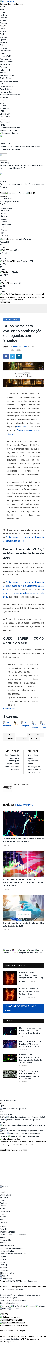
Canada (4, 219)
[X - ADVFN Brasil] (18, 1306)
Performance (5, 51)
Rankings (4, 15)
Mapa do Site (5, 1240)
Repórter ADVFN (20, 347)
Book (2, 9)
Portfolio (3, 18)
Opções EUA (5, 114)
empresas (9, 739)
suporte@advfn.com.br (9, 201)
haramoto (22, 982)
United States (6, 208)
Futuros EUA (5, 108)
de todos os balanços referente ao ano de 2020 (23, 593)
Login (25, 1150)
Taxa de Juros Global (8, 130)
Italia (3, 227)
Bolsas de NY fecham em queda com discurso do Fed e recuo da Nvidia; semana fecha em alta (23, 882)
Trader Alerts (5, 78)
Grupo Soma (22, 739)
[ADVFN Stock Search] (1, 4)
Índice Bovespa (25, 239)
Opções (3, 40)
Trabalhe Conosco (7, 1232)
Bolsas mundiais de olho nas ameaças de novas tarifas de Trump (30, 991)
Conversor (4, 1270)
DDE (1, 84)
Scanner (3, 23)
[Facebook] (31, 1306)
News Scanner (6, 59)
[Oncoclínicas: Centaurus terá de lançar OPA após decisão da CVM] (23, 908)
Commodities (5, 117)
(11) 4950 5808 (6, 199)
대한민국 (4, 235)
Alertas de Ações (7, 75)
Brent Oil (17, 283)
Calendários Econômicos (10, 128)
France (4, 222)
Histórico (3, 48)
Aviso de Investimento (9, 1303)
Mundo (3, 20)
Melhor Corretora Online (10, 95)
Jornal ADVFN (5, 56)
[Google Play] (6, 1278)
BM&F (2, 111)
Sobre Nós (4, 1229)
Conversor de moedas (9, 81)
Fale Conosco (5, 204)
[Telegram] (41, 1306)
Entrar (2, 193)
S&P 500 (17, 250)
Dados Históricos (7, 86)
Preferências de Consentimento (13, 1254)
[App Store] (5, 1276)
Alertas (3, 73)
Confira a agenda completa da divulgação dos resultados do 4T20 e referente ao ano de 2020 (23, 586)
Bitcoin (15, 272)
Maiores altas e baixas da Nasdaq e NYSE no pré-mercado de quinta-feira (30, 1044)
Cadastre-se (5, 302)
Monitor (3, 7)
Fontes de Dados (7, 1251)
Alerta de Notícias (7, 62)
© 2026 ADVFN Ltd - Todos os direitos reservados (20, 1295)
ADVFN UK (5, 211)
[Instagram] (5, 1306)
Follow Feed (5, 70)
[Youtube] (4, 1309)
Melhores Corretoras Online (11, 1248)
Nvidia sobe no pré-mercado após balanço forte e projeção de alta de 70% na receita (30, 1059)
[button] (12, 1320)
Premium (23, 193)
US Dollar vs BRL (26, 261)
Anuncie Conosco (7, 1246)
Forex (2, 100)
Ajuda (2, 1237)
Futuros (3, 106)
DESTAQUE (9, 735)
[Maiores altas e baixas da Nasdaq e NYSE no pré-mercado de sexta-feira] (23, 823)
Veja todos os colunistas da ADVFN (20, 1008)
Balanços (4, 42)
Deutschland (6, 224)
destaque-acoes (35, 735)
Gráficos (3, 37)
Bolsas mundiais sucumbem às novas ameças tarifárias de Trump (31, 975)
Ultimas (34, 739)
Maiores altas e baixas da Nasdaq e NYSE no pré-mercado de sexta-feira (30, 1030)
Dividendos (4, 45)
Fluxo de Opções (6, 89)
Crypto (2, 103)
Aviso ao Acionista (11, 320)
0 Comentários (16, 350)
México (4, 230)
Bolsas (2, 119)
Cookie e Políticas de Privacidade (13, 1300)
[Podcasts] (14, 1309)
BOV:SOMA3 (21, 426)
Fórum (2, 12)
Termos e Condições (14, 1289)
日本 (3, 233)
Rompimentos (6, 92)
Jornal (2, 1262)
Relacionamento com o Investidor (14, 1235)
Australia (4, 216)
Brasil (3, 213)
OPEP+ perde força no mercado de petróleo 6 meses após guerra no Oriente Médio (29, 1075)
